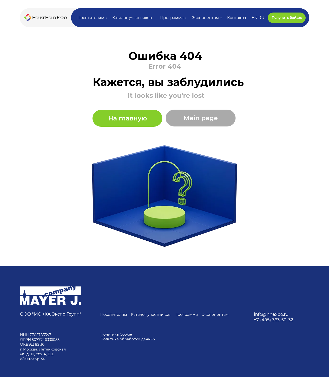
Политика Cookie (116, 334)
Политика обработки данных (128, 339)
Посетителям (90, 17)
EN (254, 17)
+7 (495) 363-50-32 (273, 320)
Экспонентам (205, 17)
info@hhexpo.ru (271, 314)
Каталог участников (132, 17)
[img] (50, 295)
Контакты (236, 17)
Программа (172, 17)
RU (261, 17)
